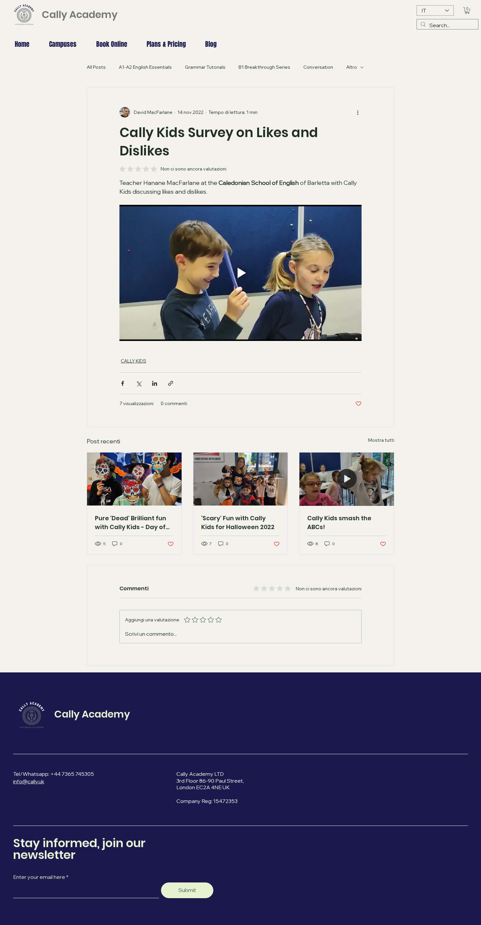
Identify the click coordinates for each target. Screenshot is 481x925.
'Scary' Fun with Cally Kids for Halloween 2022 (238, 522)
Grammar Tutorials (205, 67)
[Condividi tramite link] (171, 383)
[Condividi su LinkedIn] (154, 383)
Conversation (318, 67)
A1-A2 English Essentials (145, 67)
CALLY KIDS (133, 361)
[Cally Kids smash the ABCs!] (346, 479)
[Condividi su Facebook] (122, 383)
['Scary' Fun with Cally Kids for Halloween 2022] (240, 479)
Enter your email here (39, 877)
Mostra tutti (381, 440)
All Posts (96, 67)
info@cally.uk (28, 781)
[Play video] (240, 273)
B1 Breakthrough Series (264, 67)
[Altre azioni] (358, 112)
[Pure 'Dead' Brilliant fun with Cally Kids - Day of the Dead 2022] (134, 479)
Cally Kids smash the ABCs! (339, 522)
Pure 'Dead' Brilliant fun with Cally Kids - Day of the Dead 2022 (130, 522)
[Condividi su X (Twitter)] (138, 383)
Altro (351, 67)
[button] (467, 10)
